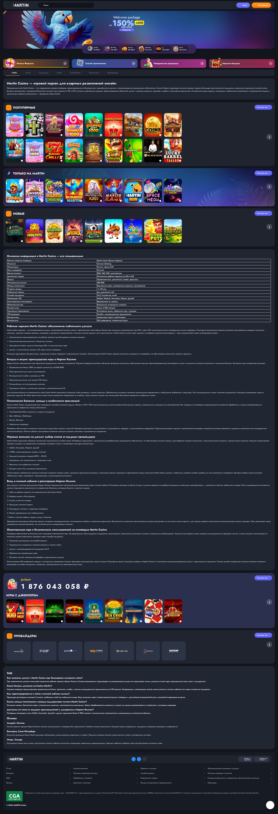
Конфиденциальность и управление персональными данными (240, 778)
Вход (245, 5)
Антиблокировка (173, 773)
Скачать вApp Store (247, 759)
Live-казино (43, 72)
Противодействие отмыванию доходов (240, 768)
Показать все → (263, 107)
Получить (127, 30)
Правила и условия (173, 768)
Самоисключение (105, 768)
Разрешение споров (173, 778)
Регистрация (263, 5)
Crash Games (75, 72)
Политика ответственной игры (105, 773)
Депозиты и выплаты (105, 783)
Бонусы (38, 783)
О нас (38, 768)
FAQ (38, 778)
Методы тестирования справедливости (173, 783)
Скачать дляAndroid (263, 759)
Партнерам (240, 783)
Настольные (94, 72)
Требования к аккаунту (105, 778)
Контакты (38, 773)
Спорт (59, 72)
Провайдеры (112, 72)
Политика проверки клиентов (240, 773)
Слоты (28, 72)
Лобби (14, 72)
